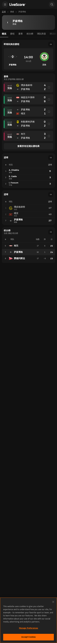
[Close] (53, 601)
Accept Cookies (28, 637)
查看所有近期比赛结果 (28, 146)
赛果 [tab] (20, 33)
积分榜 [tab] (30, 33)
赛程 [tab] (12, 33)
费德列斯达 (19, 258)
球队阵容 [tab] (41, 33)
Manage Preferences (28, 628)
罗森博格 (18, 252)
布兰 (16, 245)
